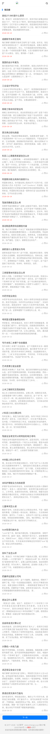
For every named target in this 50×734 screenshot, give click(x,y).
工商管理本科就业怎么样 (13, 272)
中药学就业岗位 (9, 296)
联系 (29, 727)
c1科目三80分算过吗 (11, 413)
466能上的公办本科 (11, 459)
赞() (45, 33)
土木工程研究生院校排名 (13, 389)
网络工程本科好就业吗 (12, 109)
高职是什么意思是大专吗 (13, 249)
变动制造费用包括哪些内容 (14, 226)
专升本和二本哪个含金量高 (14, 342)
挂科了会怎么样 (9, 553)
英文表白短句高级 (10, 132)
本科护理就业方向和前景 (13, 483)
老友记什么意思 (9, 600)
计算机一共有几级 (10, 646)
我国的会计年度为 (10, 62)
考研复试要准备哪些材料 (13, 319)
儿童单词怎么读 (9, 506)
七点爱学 (25, 3)
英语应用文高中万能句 (12, 693)
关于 (34, 727)
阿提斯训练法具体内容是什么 (15, 179)
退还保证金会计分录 (11, 670)
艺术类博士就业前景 (11, 366)
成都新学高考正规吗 (11, 39)
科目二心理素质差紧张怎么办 (15, 156)
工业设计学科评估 (10, 85)
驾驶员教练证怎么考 (11, 202)
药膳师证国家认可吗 (11, 576)
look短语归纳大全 (10, 529)
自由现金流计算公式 (11, 623)
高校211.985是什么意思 (13, 15)
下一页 (25, 717)
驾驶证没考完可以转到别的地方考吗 (18, 436)
